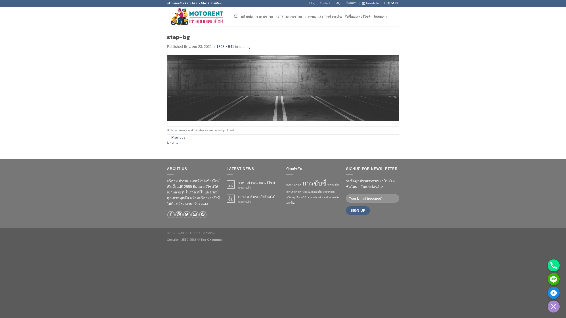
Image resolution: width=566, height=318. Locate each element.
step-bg (244, 47)
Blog (312, 3)
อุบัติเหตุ (290, 197)
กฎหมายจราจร (294, 184)
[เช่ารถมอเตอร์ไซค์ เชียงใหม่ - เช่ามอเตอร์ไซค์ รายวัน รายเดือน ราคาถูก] (197, 16)
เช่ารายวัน (312, 197)
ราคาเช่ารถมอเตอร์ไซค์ (256, 182)
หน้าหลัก (247, 16)
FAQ (337, 3)
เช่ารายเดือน (324, 197)
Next (173, 143)
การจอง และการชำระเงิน (323, 16)
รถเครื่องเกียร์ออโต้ (312, 191)
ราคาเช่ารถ (264, 16)
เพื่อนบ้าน (351, 3)
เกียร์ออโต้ (301, 197)
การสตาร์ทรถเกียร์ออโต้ (256, 197)
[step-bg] (283, 88)
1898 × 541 (225, 47)
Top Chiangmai (212, 239)
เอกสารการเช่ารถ (289, 16)
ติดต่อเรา (380, 16)
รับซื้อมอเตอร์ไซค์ (358, 16)
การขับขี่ (314, 183)
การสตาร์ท (333, 184)
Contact (325, 3)
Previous (176, 137)
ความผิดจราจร (294, 191)
